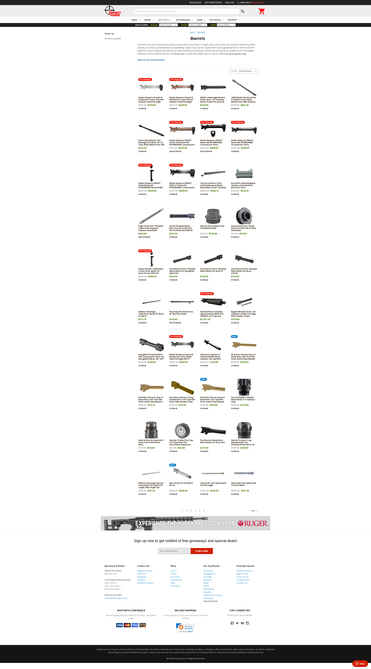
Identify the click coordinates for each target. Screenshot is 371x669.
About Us (142, 574)
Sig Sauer (207, 580)
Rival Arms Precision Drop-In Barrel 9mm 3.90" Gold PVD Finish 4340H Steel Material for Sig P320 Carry (150, 400)
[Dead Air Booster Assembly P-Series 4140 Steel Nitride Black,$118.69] (151, 430)
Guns (134, 20)
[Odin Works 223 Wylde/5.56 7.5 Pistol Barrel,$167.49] (244, 473)
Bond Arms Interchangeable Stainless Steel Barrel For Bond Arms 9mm (243, 185)
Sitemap (141, 580)
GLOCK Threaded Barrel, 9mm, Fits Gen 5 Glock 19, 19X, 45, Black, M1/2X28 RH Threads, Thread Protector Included (181, 230)
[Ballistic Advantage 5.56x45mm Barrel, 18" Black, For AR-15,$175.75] (151, 302)
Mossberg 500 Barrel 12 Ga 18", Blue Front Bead (181, 313)
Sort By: (234, 71)
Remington (208, 598)
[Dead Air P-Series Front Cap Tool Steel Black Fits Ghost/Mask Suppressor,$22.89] (182, 430)
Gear (199, 20)
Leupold (207, 592)
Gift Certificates (213, 2)
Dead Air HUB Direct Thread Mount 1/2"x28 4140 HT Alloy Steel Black (243, 228)
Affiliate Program (145, 583)
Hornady (207, 577)
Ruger (206, 583)
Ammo (147, 20)
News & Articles (145, 571)
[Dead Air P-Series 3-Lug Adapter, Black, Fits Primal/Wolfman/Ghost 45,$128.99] (244, 430)
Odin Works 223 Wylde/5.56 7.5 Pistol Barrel (243, 484)
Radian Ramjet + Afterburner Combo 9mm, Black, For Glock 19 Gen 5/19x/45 (150, 271)
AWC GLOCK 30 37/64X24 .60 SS (181, 484)
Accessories (183, 20)
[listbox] (248, 71)
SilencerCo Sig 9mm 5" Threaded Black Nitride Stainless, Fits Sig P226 (210, 356)
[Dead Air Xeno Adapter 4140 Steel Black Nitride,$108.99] (213, 216)
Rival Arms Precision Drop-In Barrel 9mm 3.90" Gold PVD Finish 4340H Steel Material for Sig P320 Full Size (243, 357)
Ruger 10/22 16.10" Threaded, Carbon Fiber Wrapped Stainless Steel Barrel (150, 228)
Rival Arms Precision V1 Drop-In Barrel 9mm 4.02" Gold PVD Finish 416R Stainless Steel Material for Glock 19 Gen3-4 (182, 400)
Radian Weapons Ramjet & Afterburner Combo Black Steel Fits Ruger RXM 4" (181, 356)
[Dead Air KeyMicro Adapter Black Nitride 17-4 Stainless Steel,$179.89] (244, 387)
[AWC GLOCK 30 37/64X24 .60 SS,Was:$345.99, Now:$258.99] (182, 473)
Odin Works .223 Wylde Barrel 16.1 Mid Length (213, 484)
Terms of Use (243, 577)
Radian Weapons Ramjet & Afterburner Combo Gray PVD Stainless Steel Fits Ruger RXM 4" (150, 100)
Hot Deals (215, 20)
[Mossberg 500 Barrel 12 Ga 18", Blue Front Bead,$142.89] (182, 302)
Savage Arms (209, 574)
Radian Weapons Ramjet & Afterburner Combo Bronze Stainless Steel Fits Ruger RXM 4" (181, 100)
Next (253, 510)
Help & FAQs (242, 574)
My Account (195, 2)
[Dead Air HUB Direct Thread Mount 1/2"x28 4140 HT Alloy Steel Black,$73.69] (244, 216)
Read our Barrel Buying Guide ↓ (152, 60)
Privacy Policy (243, 580)
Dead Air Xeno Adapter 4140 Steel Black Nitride (212, 227)
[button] (185, 628)
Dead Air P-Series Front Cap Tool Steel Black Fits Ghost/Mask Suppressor (181, 442)
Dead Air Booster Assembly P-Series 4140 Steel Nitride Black (151, 442)
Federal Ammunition (212, 595)
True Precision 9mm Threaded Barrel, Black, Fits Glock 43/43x (244, 271)
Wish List (229, 2)
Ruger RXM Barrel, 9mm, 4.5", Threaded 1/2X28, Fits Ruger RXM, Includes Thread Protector (243, 315)
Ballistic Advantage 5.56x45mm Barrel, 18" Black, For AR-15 (151, 314)
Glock (206, 586)
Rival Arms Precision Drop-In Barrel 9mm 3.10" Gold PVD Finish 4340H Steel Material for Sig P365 (212, 400)
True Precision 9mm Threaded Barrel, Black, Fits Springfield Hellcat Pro (182, 271)
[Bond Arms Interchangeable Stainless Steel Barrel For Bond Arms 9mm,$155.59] (244, 173)
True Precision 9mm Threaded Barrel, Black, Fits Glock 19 (213, 270)
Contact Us (242, 583)
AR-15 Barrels (235, 54)
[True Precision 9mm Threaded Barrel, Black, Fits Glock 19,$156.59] (213, 259)
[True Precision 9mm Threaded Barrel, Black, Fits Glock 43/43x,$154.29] (244, 259)
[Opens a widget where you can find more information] (360, 664)
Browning (207, 571)
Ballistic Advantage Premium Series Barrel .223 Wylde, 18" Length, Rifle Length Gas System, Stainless (150, 486)
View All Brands (210, 601)
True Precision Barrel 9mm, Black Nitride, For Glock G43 (212, 441)
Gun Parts (163, 20)
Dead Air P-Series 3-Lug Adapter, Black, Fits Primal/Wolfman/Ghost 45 (243, 442)
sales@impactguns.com (116, 598)
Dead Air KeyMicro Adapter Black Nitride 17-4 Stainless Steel (243, 399)
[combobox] (186, 11)
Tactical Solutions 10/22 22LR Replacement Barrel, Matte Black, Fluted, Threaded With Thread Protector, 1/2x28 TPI (213, 187)
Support (232, 20)
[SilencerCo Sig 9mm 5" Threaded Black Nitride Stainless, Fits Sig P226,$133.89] (213, 345)
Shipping (142, 577)
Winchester (208, 589)
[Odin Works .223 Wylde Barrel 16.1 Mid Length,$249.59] (213, 473)
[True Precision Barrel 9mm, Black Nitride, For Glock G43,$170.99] (213, 430)
